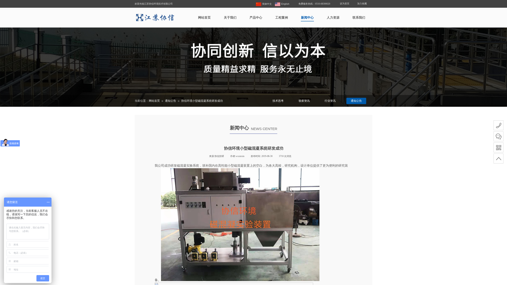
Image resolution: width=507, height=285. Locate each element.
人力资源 (333, 17)
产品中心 (256, 17)
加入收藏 (362, 3)
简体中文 (267, 4)
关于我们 (230, 17)
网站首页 (204, 17)
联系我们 (359, 17)
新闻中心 (307, 17)
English (285, 4)
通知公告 (170, 100)
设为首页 (344, 3)
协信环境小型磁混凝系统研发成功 (202, 100)
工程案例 (281, 17)
